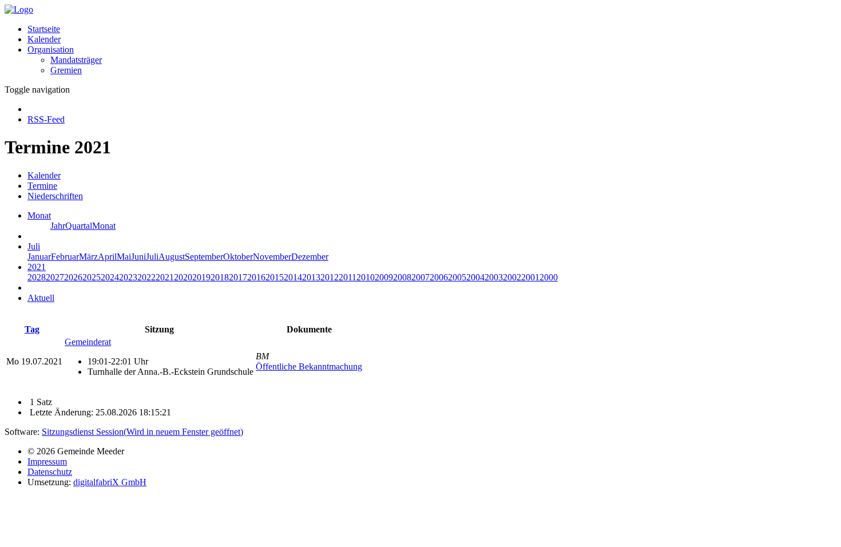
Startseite (43, 29)
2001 (530, 277)
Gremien (66, 70)
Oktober (238, 256)
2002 (512, 277)
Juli (152, 256)
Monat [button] (39, 215)
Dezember (309, 256)
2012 (329, 277)
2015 (274, 277)
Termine (42, 186)
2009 (384, 277)
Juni (138, 256)
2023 (128, 277)
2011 (347, 277)
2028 (36, 277)
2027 (55, 277)
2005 (457, 277)
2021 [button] (36, 267)
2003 (494, 277)
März (88, 256)
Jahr (57, 226)
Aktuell (40, 298)
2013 (311, 277)
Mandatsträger (76, 60)
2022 (146, 277)
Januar (39, 256)
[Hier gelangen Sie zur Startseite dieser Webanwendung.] (19, 9)
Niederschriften (55, 196)
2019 (201, 277)
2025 (91, 277)
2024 (110, 277)
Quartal (78, 226)
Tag (32, 329)
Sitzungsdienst (142, 432)
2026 (73, 277)
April (107, 256)
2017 (238, 277)
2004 (475, 277)
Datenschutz (49, 472)
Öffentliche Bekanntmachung (309, 366)
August (171, 256)
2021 (165, 277)
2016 (256, 277)
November (272, 256)
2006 (439, 277)
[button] (50, 49)
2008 (402, 277)
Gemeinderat (88, 342)
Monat (104, 226)
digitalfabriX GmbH (109, 482)
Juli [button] (33, 246)
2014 (293, 277)
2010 (365, 277)
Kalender (44, 39)
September (204, 256)
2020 (183, 277)
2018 (220, 277)
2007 (420, 277)
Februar (65, 256)
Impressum (47, 461)
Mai (124, 256)
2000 (548, 277)
